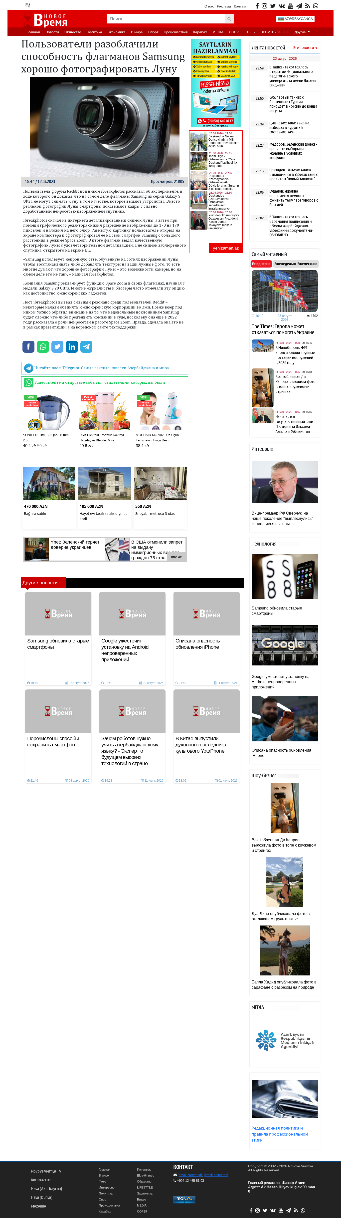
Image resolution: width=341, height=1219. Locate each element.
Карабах (200, 32)
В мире (137, 32)
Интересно (107, 1187)
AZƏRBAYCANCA (298, 19)
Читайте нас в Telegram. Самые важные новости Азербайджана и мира (101, 367)
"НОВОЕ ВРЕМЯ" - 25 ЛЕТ (267, 32)
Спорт (153, 32)
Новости (52, 32)
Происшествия (176, 32)
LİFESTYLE (145, 1187)
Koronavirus (40, 1180)
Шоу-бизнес (145, 1175)
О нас (209, 6)
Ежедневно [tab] (261, 264)
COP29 (234, 32)
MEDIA (217, 32)
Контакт (240, 6)
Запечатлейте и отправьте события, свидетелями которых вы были (99, 382)
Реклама (224, 6)
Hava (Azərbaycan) (46, 1189)
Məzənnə (38, 1206)
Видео (141, 1199)
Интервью (144, 1169)
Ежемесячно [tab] (307, 264)
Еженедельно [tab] (286, 264)
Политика (94, 32)
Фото (102, 1181)
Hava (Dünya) (41, 1198)
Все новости (303, 48)
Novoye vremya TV (46, 1171)
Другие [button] (301, 32)
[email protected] (190, 1175)
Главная (33, 32)
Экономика (117, 32)
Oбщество (72, 32)
